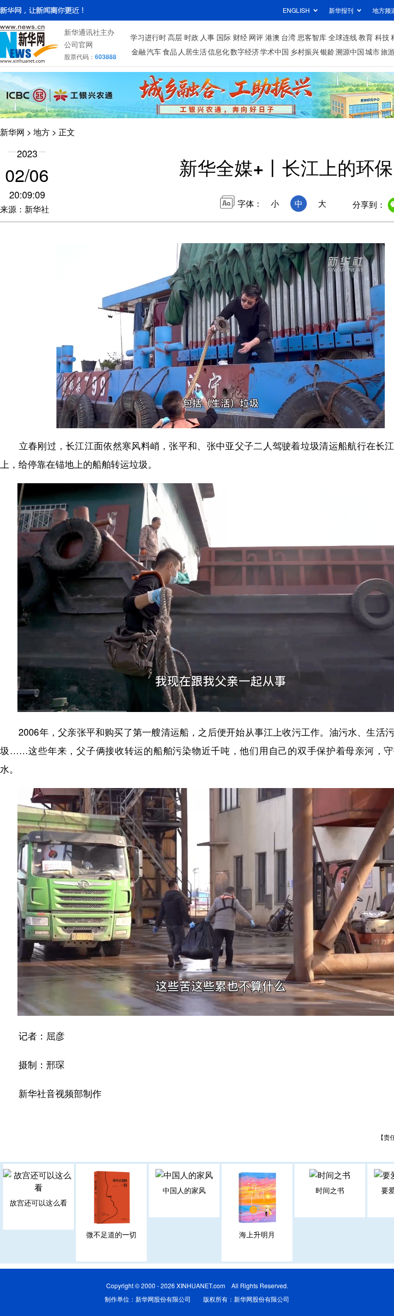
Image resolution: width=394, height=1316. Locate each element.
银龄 (327, 51)
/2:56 (100, 418)
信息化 (218, 51)
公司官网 (78, 44)
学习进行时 (148, 37)
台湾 (288, 37)
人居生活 (192, 51)
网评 (256, 37)
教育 (366, 37)
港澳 (272, 37)
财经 (240, 37)
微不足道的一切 (111, 1234)
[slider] (347, 417)
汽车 (154, 51)
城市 (372, 51)
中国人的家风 (184, 1190)
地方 (41, 132)
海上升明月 (257, 1234)
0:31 (85, 418)
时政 (191, 37)
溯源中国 (350, 51)
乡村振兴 (304, 51)
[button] (65, 416)
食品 (170, 51)
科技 (382, 37)
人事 (207, 37)
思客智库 (312, 37)
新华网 (12, 132)
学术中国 (274, 51)
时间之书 (330, 1190)
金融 (138, 51)
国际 (223, 37)
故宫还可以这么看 (38, 1202)
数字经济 (244, 51)
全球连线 (342, 37)
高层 (175, 37)
